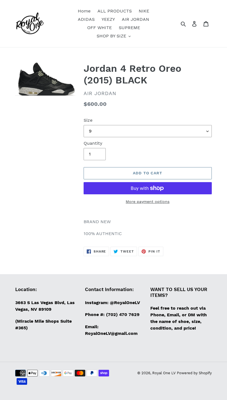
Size (88, 120)
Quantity (93, 143)
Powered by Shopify (194, 373)
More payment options (147, 201)
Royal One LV (164, 373)
